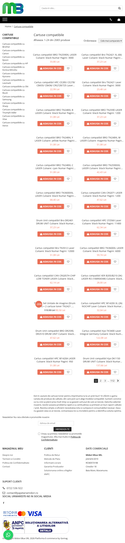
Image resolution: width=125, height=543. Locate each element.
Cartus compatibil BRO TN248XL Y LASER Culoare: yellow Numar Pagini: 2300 (55, 139)
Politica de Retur (52, 455)
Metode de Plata (52, 458)
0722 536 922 (14, 488)
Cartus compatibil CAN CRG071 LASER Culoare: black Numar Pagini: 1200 (101, 194)
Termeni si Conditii (11, 458)
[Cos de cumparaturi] (119, 19)
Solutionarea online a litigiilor (58, 470)
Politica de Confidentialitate (15, 462)
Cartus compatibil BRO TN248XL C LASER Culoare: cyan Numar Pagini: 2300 (54, 167)
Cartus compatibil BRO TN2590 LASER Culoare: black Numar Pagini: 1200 (101, 111)
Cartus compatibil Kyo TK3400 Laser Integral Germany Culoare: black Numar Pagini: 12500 (101, 332)
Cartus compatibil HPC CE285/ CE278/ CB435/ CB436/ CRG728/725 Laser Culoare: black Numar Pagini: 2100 (54, 84)
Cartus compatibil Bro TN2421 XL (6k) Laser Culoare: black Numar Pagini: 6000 (102, 56)
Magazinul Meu (12, 448)
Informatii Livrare (52, 462)
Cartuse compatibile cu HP (15, 63)
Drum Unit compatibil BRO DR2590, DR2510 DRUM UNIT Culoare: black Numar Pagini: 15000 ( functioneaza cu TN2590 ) (55, 332)
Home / (9, 26)
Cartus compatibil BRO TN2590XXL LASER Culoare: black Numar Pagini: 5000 (101, 167)
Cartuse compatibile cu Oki (15, 86)
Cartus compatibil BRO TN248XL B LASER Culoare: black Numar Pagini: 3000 (54, 111)
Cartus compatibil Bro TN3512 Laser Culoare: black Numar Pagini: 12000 (54, 249)
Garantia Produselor (54, 466)
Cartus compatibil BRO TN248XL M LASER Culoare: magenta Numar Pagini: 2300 (101, 139)
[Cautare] (120, 8)
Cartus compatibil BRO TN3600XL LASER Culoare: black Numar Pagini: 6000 (101, 249)
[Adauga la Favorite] (68, 68)
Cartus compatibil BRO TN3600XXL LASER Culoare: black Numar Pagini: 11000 (54, 194)
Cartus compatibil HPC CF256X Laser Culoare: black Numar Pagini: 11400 (101, 222)
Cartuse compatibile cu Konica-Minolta (13, 68)
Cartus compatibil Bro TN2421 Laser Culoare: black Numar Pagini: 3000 (101, 84)
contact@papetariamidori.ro (22, 492)
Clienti (48, 448)
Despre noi (7, 455)
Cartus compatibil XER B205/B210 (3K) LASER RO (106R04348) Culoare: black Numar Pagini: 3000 (101, 277)
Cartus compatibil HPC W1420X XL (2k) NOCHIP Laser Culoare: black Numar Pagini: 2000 (101, 305)
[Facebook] (3, 502)
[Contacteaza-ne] (111, 19)
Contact (6, 466)
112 (112, 380)
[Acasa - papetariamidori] (18, 8)
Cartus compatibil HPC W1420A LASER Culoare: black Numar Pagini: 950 (54, 360)
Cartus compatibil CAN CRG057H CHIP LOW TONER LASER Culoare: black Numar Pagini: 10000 (54, 277)
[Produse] (5, 20)
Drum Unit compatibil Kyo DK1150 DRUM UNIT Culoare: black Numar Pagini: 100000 (101, 360)
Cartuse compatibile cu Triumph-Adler (13, 111)
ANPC (47, 474)
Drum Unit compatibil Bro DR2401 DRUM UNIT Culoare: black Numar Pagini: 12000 (54, 222)
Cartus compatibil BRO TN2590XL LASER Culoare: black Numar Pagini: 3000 (54, 56)
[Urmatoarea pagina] (118, 381)
